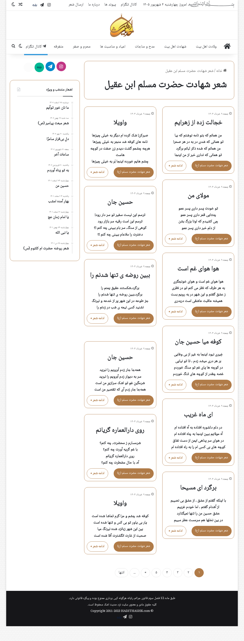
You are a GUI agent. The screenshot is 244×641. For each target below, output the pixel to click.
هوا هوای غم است (198, 268)
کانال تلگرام (129, 4)
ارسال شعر (76, 4)
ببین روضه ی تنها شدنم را (120, 275)
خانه (219, 71)
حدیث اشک (110, 604)
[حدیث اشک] (122, 25)
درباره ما (94, 4)
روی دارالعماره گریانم (120, 430)
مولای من (198, 195)
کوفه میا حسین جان (198, 342)
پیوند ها (110, 4)
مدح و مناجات (145, 46)
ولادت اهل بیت (206, 46)
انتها (121, 572)
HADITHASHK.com (135, 611)
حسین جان (120, 202)
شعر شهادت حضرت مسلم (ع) (211, 165)
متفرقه (58, 46)
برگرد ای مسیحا (198, 487)
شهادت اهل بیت (175, 46)
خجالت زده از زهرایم (198, 122)
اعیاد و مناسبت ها (112, 46)
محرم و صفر (82, 46)
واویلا (120, 122)
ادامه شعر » (176, 166)
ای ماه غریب (198, 414)
